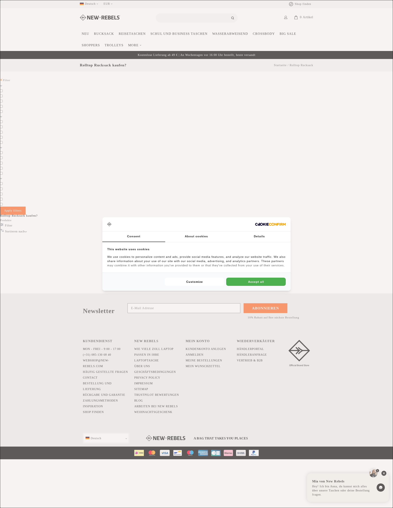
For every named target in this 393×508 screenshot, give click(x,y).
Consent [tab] (133, 236)
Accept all (256, 281)
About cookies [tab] (196, 236)
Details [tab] (259, 236)
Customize (194, 281)
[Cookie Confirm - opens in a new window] (270, 224)
